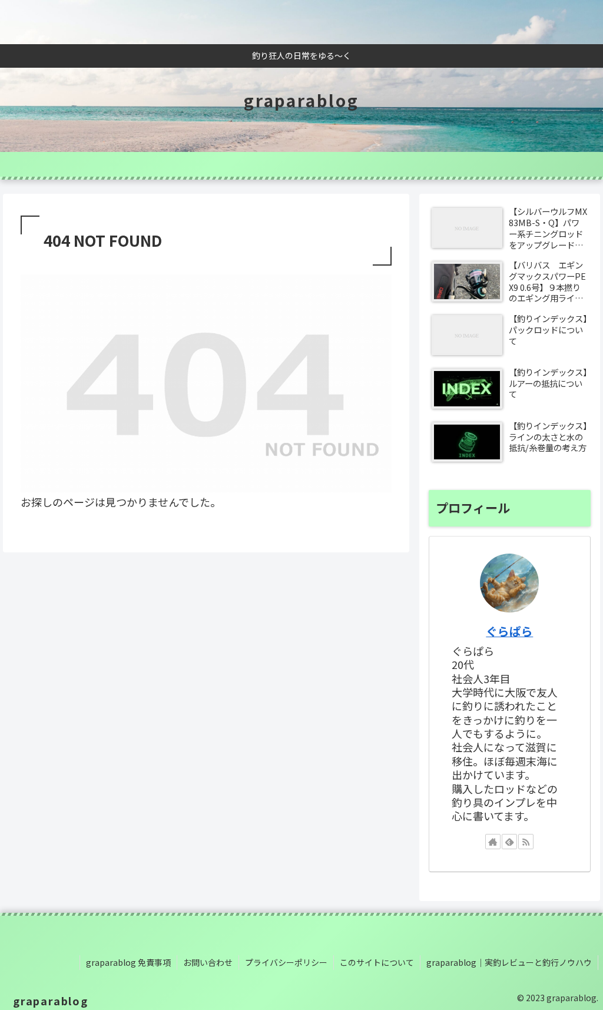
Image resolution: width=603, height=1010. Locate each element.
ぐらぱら (509, 631)
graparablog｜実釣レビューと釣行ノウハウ (509, 962)
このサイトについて (377, 962)
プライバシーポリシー (286, 962)
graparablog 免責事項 (128, 962)
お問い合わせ (208, 962)
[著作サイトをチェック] (493, 841)
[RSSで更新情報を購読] (526, 841)
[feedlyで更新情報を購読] (509, 841)
